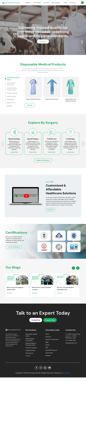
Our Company (37, 2)
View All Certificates (14, 247)
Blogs (47, 342)
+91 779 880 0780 (71, 340)
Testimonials (49, 353)
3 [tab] (82, 44)
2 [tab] (82, 42)
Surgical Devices (30, 350)
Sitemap (47, 355)
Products (27, 2)
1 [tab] (82, 41)
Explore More (10, 152)
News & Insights (56, 2)
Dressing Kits (29, 353)
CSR (46, 347)
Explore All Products (43, 160)
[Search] (82, 2)
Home (47, 334)
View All (29, 105)
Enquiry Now (50, 320)
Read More (9, 106)
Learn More (43, 43)
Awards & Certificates (52, 339)
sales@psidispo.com (71, 343)
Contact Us (72, 2)
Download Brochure (51, 350)
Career (65, 2)
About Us (48, 337)
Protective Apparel (31, 348)
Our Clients (46, 2)
